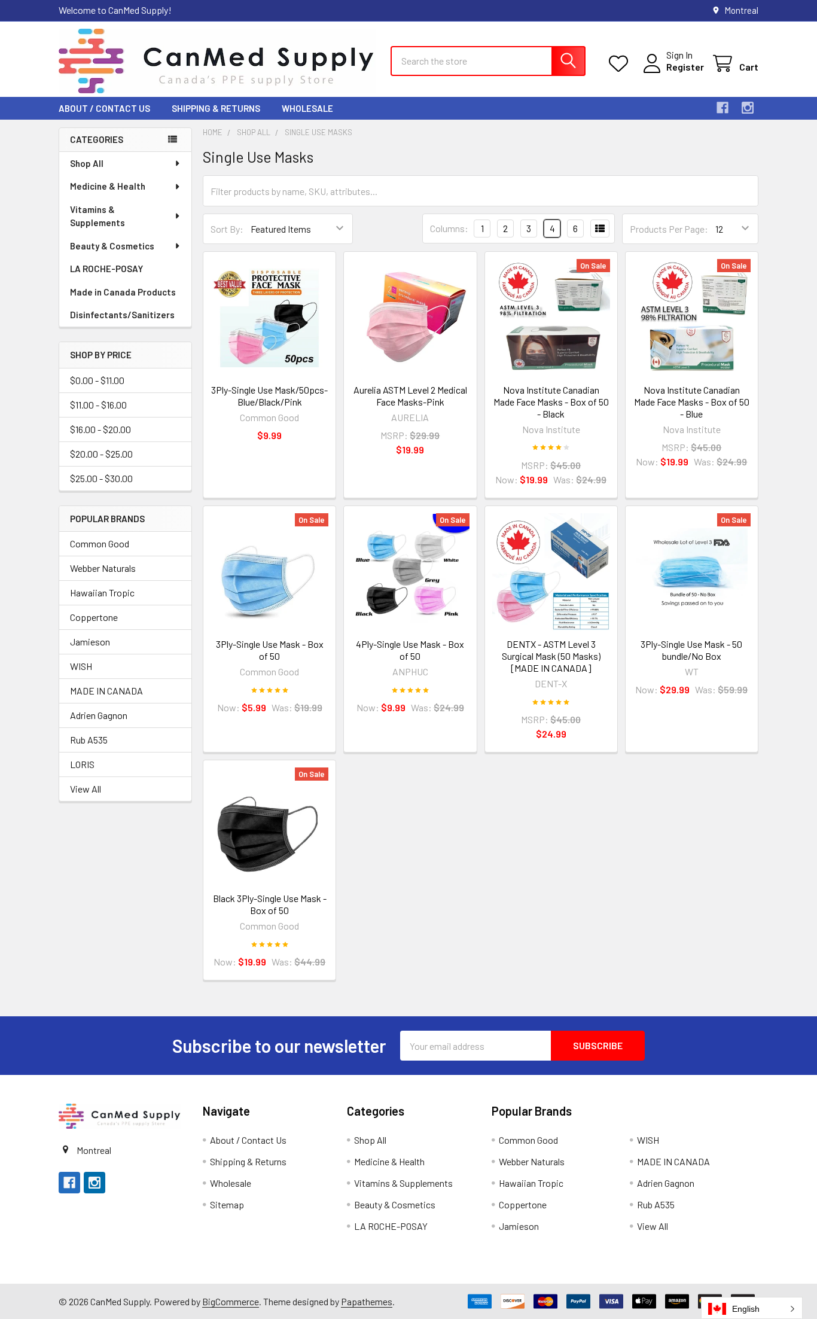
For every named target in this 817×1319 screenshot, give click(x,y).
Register (685, 66)
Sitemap (227, 1204)
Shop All (86, 163)
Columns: (449, 228)
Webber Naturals (103, 568)
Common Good (99, 543)
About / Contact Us (104, 108)
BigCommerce (230, 1301)
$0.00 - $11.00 (97, 380)
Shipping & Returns (216, 108)
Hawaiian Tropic (102, 592)
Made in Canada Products (123, 292)
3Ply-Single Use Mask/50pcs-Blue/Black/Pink (269, 395)
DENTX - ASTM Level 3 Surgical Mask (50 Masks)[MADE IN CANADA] (551, 656)
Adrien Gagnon (98, 715)
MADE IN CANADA (106, 690)
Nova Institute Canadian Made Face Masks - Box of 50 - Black (551, 401)
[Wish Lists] (621, 63)
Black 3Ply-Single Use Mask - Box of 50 (270, 904)
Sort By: (227, 228)
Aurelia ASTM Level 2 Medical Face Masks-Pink (410, 395)
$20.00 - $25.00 (101, 453)
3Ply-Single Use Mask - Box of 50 (270, 650)
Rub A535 (89, 739)
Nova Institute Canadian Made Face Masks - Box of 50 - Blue (691, 401)
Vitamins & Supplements (97, 216)
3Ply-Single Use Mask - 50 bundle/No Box (691, 650)
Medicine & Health (107, 186)
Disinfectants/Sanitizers (122, 314)
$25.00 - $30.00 (101, 478)
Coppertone (94, 617)
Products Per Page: (669, 228)
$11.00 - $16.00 (98, 404)
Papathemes (366, 1301)
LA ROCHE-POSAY (106, 268)
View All (85, 788)
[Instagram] (747, 107)
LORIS (82, 764)
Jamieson (90, 641)
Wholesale (307, 108)
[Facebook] (722, 107)
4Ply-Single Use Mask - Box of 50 (410, 650)
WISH (81, 666)
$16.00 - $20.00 (100, 429)
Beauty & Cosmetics (112, 245)
